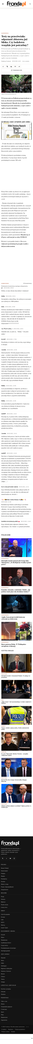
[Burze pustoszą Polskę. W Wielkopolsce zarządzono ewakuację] (16, 631)
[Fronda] (16, 4)
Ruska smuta (4, 904)
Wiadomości (4, 1017)
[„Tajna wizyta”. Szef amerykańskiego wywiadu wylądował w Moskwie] (16, 689)
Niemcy (3, 726)
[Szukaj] (30, 4)
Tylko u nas (4, 1001)
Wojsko (3, 876)
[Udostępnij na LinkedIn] (11, 66)
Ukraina (3, 899)
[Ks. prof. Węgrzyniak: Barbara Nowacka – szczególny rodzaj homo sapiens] (16, 741)
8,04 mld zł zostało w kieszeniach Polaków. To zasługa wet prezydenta (15, 676)
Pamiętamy (4, 879)
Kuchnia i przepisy (6, 989)
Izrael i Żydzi (4, 927)
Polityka (4, 778)
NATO (2, 922)
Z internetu (4, 1009)
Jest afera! (5, 954)
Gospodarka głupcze (6, 1006)
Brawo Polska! (5, 868)
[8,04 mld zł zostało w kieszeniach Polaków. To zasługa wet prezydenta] (16, 663)
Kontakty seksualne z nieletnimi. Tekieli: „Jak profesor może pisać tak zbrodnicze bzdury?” (15, 591)
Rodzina (3, 994)
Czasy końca (4, 945)
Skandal (3, 957)
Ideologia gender (5, 950)
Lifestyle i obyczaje (8, 985)
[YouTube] (10, 858)
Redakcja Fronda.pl (6, 61)
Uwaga (3, 982)
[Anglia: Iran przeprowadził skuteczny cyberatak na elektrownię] (16, 604)
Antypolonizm (4, 889)
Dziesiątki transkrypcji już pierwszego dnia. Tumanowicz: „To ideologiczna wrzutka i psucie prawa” (16, 562)
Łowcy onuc (4, 907)
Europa (3, 917)
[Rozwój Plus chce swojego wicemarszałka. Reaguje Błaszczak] (16, 767)
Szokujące (4, 965)
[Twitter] (2, 858)
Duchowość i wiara (8, 931)
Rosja (2, 896)
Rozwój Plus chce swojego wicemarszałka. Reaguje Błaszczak (14, 780)
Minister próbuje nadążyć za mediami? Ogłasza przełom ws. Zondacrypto (16, 806)
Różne (2, 1004)
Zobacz (3, 976)
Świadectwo (4, 940)
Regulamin (10, 1029)
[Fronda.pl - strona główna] (16, 843)
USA (2, 919)
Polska (3, 864)
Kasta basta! (4, 870)
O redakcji (3, 1029)
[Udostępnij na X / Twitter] (7, 66)
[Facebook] (6, 858)
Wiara (2, 937)
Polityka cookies (5, 1031)
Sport (2, 1012)
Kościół (3, 934)
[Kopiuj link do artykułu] (19, 66)
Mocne (3, 974)
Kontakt (13, 1031)
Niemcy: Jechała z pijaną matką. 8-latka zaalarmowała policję (15, 728)
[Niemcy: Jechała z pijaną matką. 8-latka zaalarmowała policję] (16, 715)
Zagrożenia (5, 33)
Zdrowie (3, 991)
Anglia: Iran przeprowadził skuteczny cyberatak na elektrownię (13, 618)
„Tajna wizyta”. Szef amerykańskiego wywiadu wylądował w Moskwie (16, 702)
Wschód (4, 893)
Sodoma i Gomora (6, 971)
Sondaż (3, 881)
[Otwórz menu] (3, 4)
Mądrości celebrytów (6, 968)
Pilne (2, 1014)
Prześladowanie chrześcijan (8, 948)
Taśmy (2, 979)
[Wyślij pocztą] (15, 66)
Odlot (2, 963)
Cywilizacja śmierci (6, 942)
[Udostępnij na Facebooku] (3, 66)
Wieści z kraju (4, 884)
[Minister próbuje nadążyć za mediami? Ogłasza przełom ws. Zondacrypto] (16, 793)
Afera (2, 960)
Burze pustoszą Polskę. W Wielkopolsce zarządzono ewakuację (13, 645)
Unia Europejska (5, 914)
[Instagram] (14, 858)
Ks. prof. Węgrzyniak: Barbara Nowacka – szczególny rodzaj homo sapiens (14, 754)
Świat (3, 910)
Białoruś (3, 902)
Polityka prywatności (20, 1029)
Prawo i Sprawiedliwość (7, 887)
